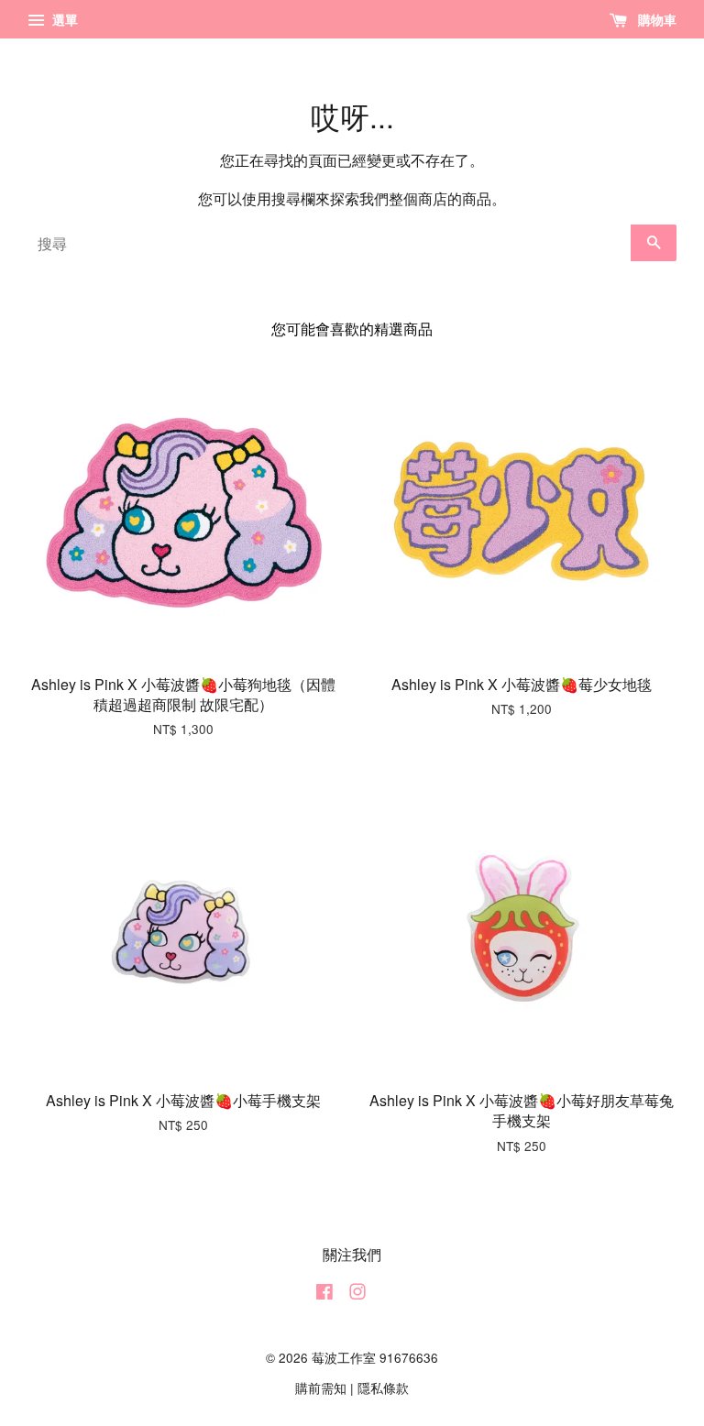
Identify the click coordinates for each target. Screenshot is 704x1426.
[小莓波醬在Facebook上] (324, 1294)
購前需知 (320, 1387)
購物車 (655, 19)
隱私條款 (383, 1387)
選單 (63, 19)
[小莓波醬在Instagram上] (357, 1294)
